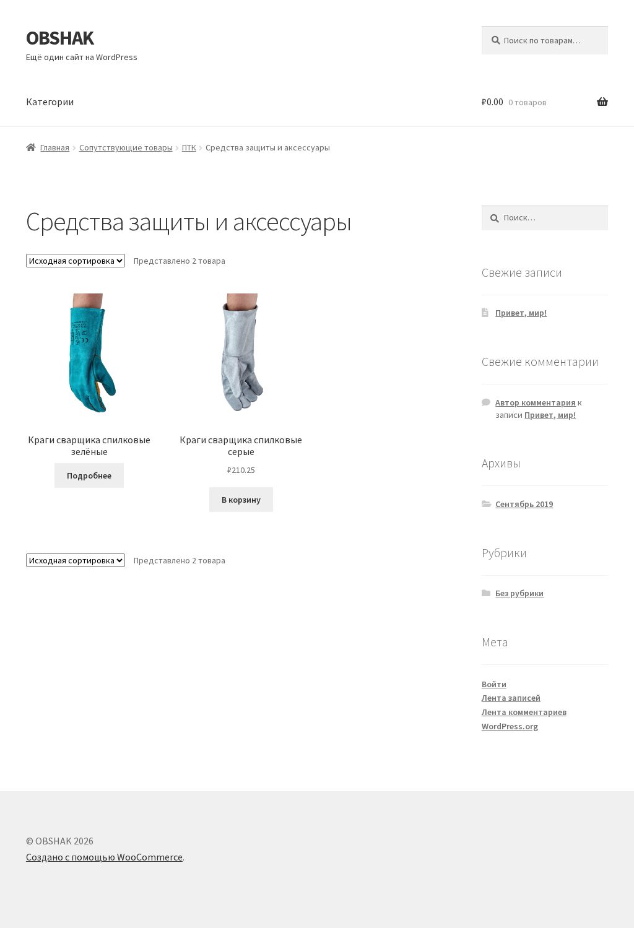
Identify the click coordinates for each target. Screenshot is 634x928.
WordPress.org (510, 726)
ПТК (189, 147)
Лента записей (511, 697)
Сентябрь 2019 (524, 504)
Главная (54, 147)
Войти (494, 684)
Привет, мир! (521, 312)
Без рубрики (519, 593)
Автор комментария (535, 402)
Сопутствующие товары (126, 147)
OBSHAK (59, 37)
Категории (50, 101)
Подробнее (89, 475)
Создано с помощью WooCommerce (104, 857)
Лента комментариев (524, 712)
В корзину (241, 499)
